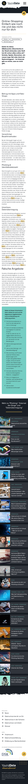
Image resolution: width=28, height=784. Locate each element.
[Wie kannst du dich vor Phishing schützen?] (5, 583)
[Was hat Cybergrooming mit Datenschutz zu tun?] (5, 595)
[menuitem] (14, 713)
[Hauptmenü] (24, 3)
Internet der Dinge (16, 39)
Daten (22, 173)
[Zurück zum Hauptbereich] (25, 755)
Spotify (17, 677)
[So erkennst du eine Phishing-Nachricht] (5, 657)
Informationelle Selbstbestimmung (18, 434)
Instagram (24, 629)
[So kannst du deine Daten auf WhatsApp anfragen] (5, 607)
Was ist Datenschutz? (15, 461)
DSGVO (12, 418)
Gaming (12, 484)
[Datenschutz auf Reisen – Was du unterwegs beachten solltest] (5, 542)
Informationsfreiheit (18, 418)
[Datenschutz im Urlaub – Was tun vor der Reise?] (5, 529)
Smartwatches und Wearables (16, 487)
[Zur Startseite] (10, 3)
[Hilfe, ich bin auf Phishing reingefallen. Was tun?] (5, 571)
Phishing (5, 39)
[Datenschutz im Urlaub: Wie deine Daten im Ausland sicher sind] (5, 517)
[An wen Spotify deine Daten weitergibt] (5, 681)
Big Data (21, 461)
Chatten (12, 447)
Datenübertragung (8, 41)
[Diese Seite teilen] (24, 13)
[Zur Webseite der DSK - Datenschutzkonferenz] (14, 752)
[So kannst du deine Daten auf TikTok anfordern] (5, 620)
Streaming (13, 677)
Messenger (17, 447)
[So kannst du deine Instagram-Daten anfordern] (5, 632)
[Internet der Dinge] (5, 669)
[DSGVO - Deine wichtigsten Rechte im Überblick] (5, 644)
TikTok (15, 616)
